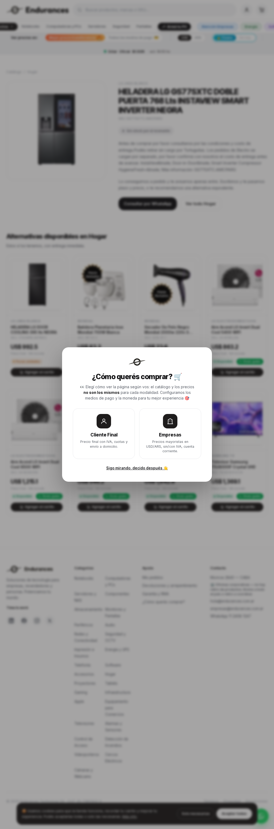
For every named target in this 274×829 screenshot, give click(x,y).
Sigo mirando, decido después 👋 (137, 468)
